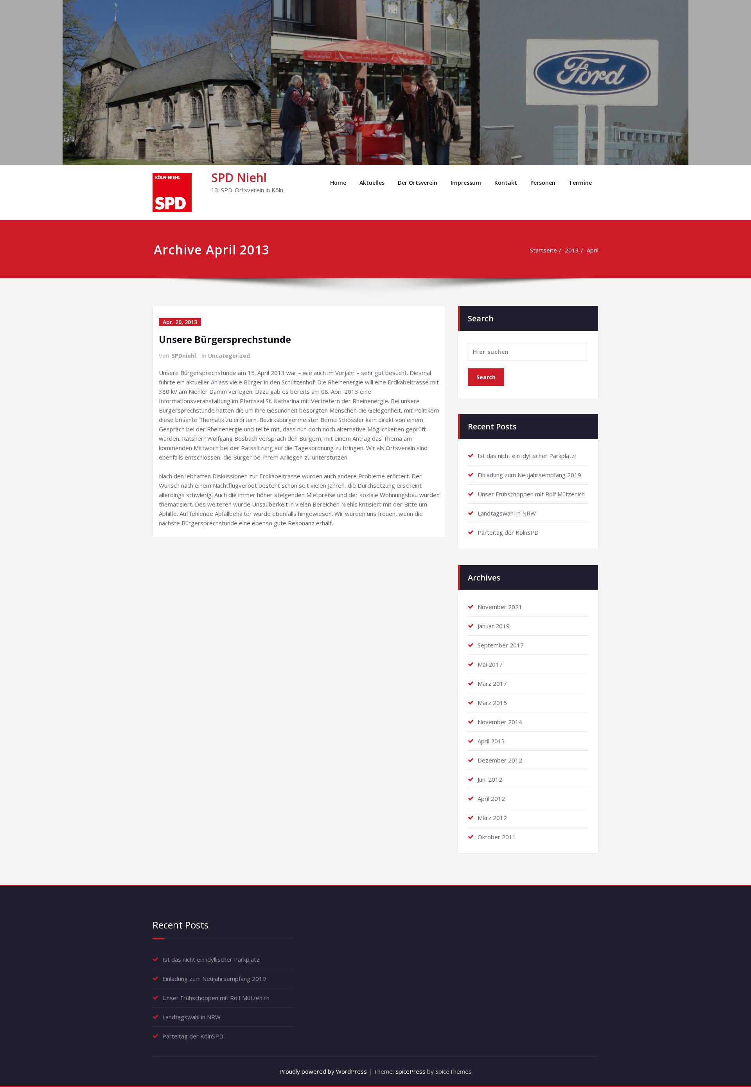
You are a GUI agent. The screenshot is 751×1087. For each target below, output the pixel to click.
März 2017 (492, 683)
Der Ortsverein (417, 182)
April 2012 (491, 798)
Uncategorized (229, 355)
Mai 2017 (490, 664)
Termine (580, 182)
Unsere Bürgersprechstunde (225, 339)
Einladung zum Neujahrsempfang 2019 (529, 475)
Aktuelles (371, 182)
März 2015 (492, 703)
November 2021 (500, 607)
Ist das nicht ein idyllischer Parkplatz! (527, 456)
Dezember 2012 (500, 760)
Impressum (466, 182)
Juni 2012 (490, 779)
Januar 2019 (494, 626)
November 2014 (500, 722)
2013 (572, 250)
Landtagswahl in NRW (507, 513)
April (592, 250)
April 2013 (491, 741)
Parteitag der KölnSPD (508, 532)
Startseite (543, 250)
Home (338, 182)
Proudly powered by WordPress (323, 1071)
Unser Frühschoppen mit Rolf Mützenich (531, 494)
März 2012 (492, 818)
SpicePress (410, 1071)
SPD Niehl (239, 177)
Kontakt (505, 182)
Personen (542, 182)
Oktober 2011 (497, 837)
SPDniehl (184, 355)
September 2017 (501, 645)
